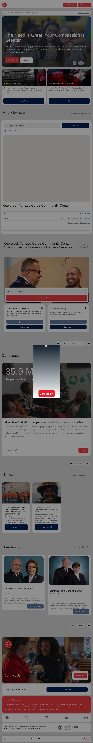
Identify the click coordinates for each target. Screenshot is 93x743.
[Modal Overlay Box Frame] (46, 371)
